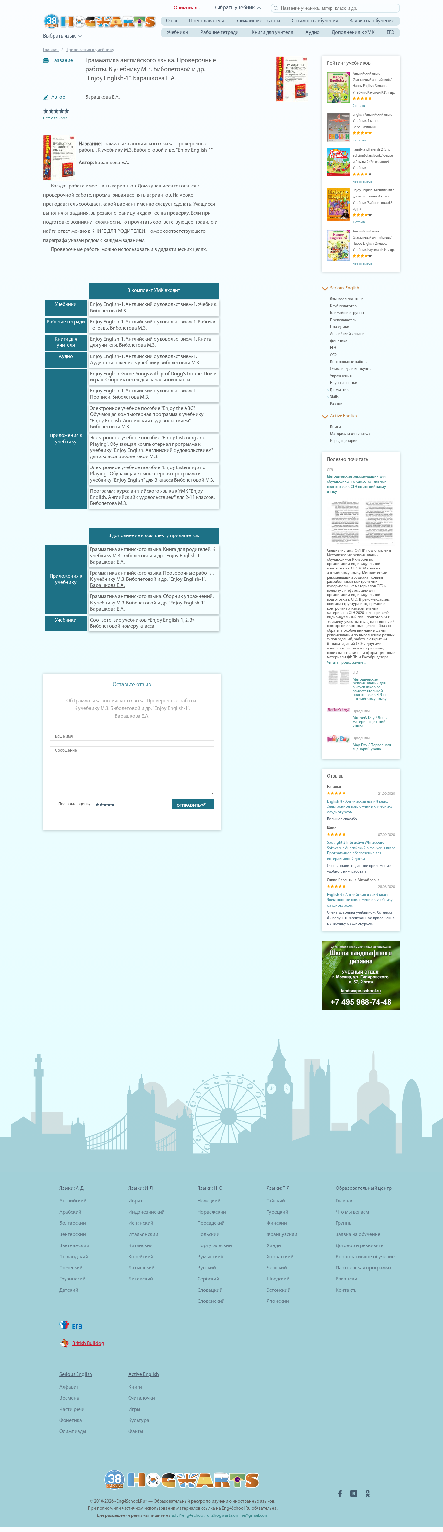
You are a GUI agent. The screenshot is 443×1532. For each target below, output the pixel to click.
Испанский (140, 1223)
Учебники (177, 32)
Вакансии (346, 1279)
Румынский (210, 1257)
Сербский (208, 1279)
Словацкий (210, 1290)
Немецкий (209, 1201)
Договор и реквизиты (360, 1245)
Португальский (215, 1245)
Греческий (71, 1268)
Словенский (211, 1301)
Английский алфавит (348, 334)
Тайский (276, 1201)
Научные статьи (343, 383)
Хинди (274, 1245)
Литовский (140, 1279)
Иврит (135, 1201)
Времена (69, 1398)
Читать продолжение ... (346, 663)
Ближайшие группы (257, 21)
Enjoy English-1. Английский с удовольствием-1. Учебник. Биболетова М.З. (153, 307)
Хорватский (280, 1257)
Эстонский (279, 1290)
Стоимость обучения (315, 21)
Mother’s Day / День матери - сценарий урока (370, 722)
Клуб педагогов (343, 306)
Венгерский (72, 1234)
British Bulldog (88, 1343)
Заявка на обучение (372, 21)
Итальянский (143, 1234)
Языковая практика (347, 299)
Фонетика (338, 341)
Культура (138, 1420)
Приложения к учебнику (90, 50)
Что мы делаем (352, 1212)
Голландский (73, 1257)
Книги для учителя (272, 32)
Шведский (278, 1279)
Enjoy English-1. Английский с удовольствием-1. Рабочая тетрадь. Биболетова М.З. (153, 325)
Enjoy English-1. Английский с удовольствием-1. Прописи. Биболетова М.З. (143, 394)
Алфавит (69, 1387)
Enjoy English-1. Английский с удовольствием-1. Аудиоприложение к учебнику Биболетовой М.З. (145, 360)
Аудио (312, 32)
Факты (135, 1431)
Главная (51, 50)
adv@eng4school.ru (191, 1515)
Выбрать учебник (234, 8)
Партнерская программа (363, 1268)
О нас (172, 21)
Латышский (141, 1268)
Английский (73, 1201)
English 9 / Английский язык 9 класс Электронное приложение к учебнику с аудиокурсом (360, 900)
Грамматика (340, 390)
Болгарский (72, 1223)
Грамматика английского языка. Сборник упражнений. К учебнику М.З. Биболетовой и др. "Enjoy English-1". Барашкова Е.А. (152, 603)
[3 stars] (104, 804)
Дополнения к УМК (353, 32)
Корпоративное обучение (365, 1257)
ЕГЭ (390, 32)
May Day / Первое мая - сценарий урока (373, 747)
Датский (68, 1290)
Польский (209, 1234)
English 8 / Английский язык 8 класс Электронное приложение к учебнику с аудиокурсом (360, 807)
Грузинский (72, 1279)
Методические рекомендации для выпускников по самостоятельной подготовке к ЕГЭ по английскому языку (370, 689)
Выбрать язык (59, 36)
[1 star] (97, 804)
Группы (344, 1223)
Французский (282, 1234)
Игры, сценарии (344, 441)
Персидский (211, 1223)
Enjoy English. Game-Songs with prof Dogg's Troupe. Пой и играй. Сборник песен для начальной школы (153, 377)
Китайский (140, 1245)
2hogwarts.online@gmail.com (240, 1515)
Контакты (347, 1290)
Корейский (140, 1257)
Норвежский (212, 1212)
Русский (207, 1268)
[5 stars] (112, 804)
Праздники (339, 327)
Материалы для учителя (350, 434)
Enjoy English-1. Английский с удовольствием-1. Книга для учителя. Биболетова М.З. (150, 342)
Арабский (70, 1212)
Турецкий (277, 1212)
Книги (335, 427)
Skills (334, 397)
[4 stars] (108, 804)
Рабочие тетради (219, 32)
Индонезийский (146, 1212)
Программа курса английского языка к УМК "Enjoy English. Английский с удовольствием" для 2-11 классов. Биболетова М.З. (152, 497)
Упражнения (341, 376)
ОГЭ (333, 355)
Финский (277, 1223)
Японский (278, 1301)
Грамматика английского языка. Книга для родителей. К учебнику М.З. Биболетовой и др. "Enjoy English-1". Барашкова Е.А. (152, 556)
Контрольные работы (348, 362)
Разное (336, 404)
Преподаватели (206, 21)
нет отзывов (55, 118)
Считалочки (141, 1398)
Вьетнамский (74, 1245)
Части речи (72, 1409)
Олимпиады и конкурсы (350, 369)
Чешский (277, 1268)
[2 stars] (101, 804)
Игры (134, 1409)
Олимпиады (187, 8)
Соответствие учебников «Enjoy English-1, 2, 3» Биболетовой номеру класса (142, 623)
